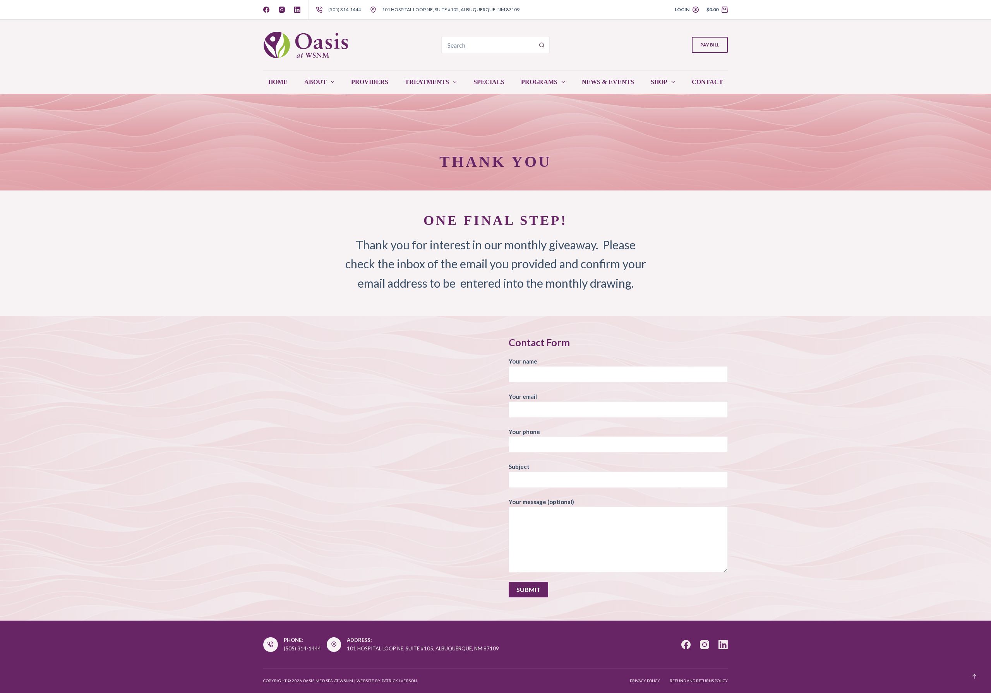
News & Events (608, 82)
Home (278, 82)
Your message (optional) (541, 501)
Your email (523, 396)
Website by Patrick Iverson (387, 680)
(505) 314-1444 (344, 9)
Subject (519, 466)
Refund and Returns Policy (699, 680)
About (315, 82)
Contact (707, 82)
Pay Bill (709, 45)
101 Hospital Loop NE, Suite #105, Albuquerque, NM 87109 (451, 9)
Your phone (524, 431)
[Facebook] (266, 10)
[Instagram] (282, 10)
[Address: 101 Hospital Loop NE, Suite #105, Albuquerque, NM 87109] (334, 644)
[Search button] (541, 45)
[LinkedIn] (297, 10)
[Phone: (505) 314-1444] (270, 644)
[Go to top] (974, 676)
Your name (523, 361)
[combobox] (488, 45)
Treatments (427, 82)
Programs (539, 82)
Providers (369, 82)
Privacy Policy (645, 680)
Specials (488, 82)
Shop (659, 82)
